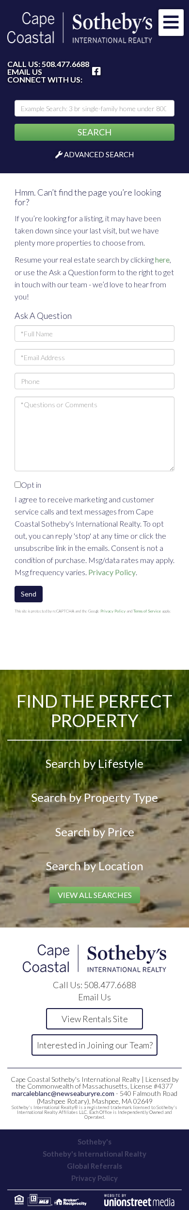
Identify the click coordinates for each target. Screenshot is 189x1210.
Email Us (24, 72)
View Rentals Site (95, 1018)
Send (28, 594)
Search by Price (94, 832)
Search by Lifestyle (94, 763)
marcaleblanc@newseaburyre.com (63, 1093)
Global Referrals (94, 1165)
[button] (94, 132)
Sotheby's (94, 1141)
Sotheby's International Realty (94, 1153)
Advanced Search (99, 154)
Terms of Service (147, 611)
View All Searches (95, 894)
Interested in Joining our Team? (95, 1045)
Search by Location (94, 866)
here (162, 259)
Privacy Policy (112, 572)
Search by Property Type (95, 797)
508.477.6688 (65, 63)
